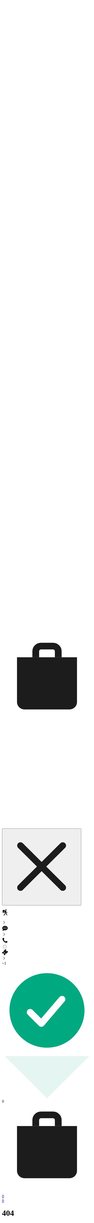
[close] (41, 866)
